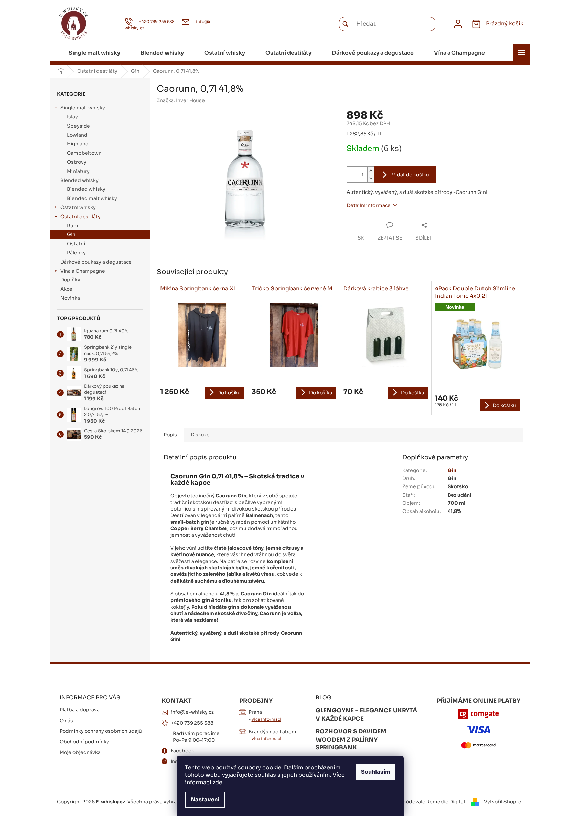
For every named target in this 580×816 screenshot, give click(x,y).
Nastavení (205, 799)
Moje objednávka (80, 752)
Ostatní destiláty (80, 216)
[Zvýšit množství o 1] (370, 171)
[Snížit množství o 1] (370, 178)
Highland (78, 144)
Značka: (181, 100)
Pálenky (76, 253)
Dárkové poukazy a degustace (96, 262)
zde (217, 782)
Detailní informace (369, 205)
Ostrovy (76, 162)
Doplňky (70, 280)
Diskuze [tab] (200, 435)
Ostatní (76, 244)
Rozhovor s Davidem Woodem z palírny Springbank (351, 739)
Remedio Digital (445, 802)
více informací (266, 719)
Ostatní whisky (78, 207)
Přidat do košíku (409, 175)
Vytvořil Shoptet (503, 802)
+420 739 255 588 (192, 723)
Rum (72, 226)
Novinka (70, 298)
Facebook (182, 751)
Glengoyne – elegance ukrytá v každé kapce (366, 714)
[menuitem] (94, 53)
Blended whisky (79, 180)
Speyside (78, 126)
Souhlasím (375, 771)
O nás (66, 721)
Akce (66, 289)
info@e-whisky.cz (192, 712)
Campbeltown (84, 153)
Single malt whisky (82, 108)
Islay (72, 117)
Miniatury (78, 171)
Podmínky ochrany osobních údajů (101, 731)
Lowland (77, 135)
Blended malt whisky (92, 198)
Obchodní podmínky (84, 742)
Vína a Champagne (82, 271)
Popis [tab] (170, 435)
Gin (71, 234)
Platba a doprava (80, 710)
